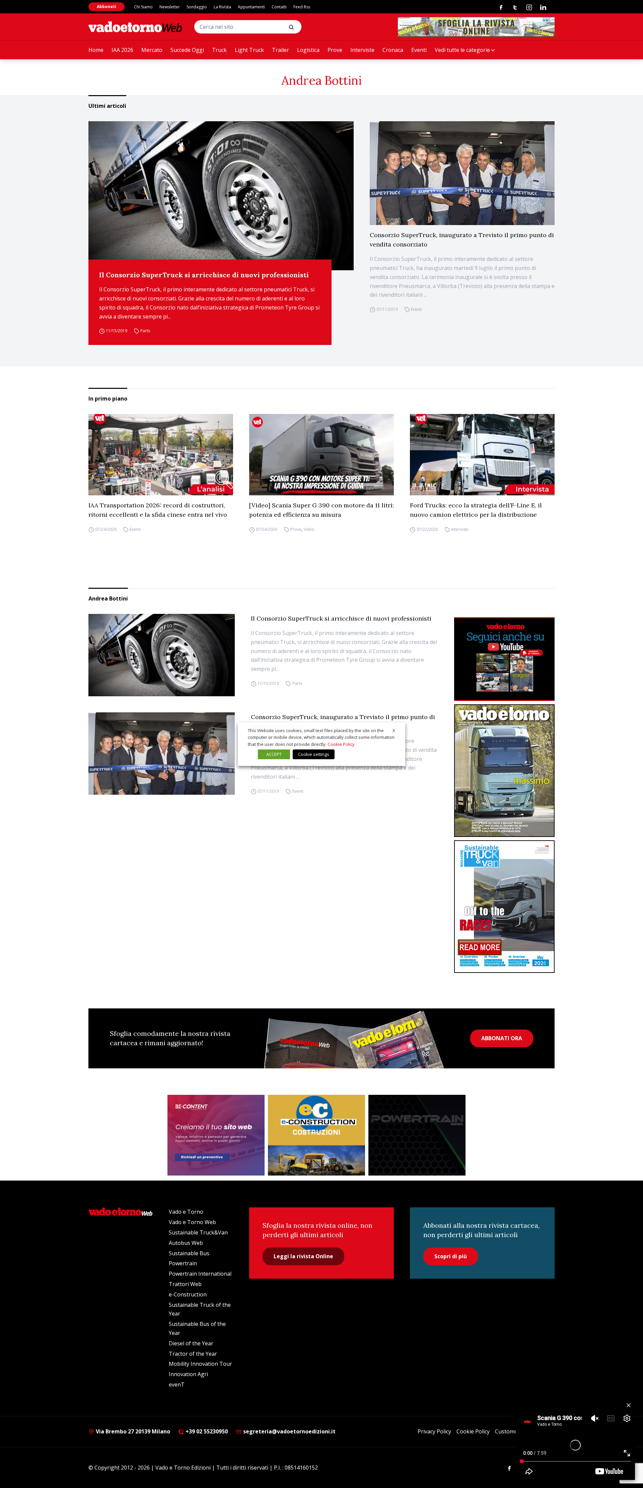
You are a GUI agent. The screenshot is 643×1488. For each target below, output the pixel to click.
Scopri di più (450, 1256)
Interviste (362, 50)
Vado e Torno (186, 1211)
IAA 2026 (122, 50)
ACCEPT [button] (274, 754)
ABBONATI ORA (501, 1038)
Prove (335, 50)
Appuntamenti (251, 7)
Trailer (280, 50)
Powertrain (183, 1263)
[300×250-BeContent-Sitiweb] (216, 1135)
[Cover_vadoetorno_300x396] (504, 770)
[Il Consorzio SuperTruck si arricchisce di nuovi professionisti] (221, 196)
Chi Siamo (143, 7)
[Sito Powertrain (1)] (417, 1135)
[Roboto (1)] (504, 659)
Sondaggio (197, 7)
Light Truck (249, 50)
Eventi (419, 50)
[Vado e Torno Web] (135, 26)
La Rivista (222, 7)
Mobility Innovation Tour (200, 1363)
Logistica (308, 50)
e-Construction (188, 1294)
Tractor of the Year (193, 1353)
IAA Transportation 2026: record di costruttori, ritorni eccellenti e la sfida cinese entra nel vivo (157, 509)
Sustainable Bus (189, 1253)
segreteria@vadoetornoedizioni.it (289, 1431)
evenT (177, 1384)
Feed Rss (301, 7)
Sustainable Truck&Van (198, 1232)
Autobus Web (186, 1243)
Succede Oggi (187, 50)
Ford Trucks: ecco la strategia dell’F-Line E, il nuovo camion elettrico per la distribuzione (476, 509)
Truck (219, 50)
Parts (145, 331)
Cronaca (392, 50)
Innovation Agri (188, 1374)
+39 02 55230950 (206, 1431)
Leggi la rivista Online (303, 1256)
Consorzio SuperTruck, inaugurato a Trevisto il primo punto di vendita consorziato (462, 239)
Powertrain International (200, 1273)
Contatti (279, 7)
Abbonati (106, 6)
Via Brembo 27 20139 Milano (132, 1431)
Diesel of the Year (191, 1343)
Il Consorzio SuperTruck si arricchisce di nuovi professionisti (204, 275)
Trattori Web (185, 1284)
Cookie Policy (473, 1431)
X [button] (393, 730)
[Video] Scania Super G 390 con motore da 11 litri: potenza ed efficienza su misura (321, 509)
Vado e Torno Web (192, 1222)
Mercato (151, 50)
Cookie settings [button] (313, 754)
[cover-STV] (504, 906)
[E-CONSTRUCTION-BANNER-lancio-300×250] (316, 1135)
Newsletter (169, 7)
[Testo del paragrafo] (476, 27)
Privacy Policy (434, 1431)
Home (95, 50)
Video (308, 529)
